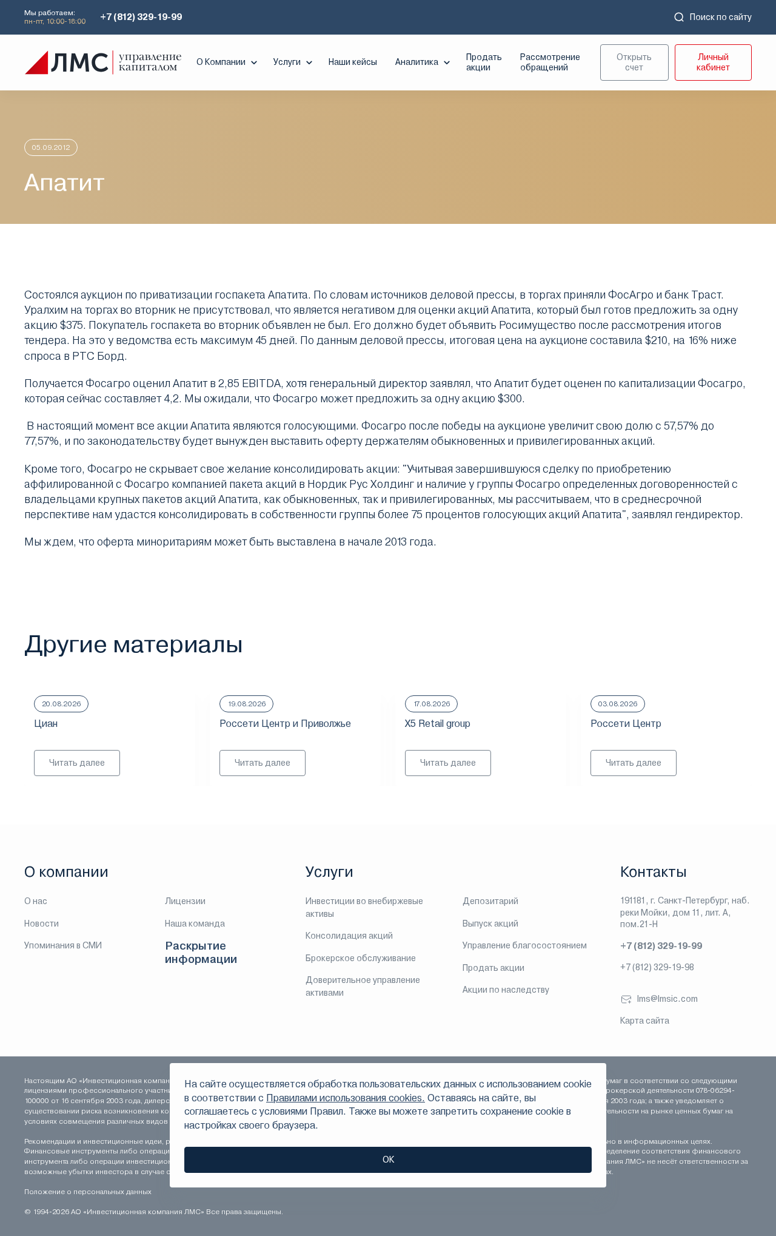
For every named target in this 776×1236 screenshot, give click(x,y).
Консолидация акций (349, 936)
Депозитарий (490, 901)
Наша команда (195, 923)
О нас (35, 901)
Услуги (287, 62)
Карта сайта (644, 1020)
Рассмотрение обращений (550, 62)
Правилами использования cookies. (345, 1098)
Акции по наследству (506, 990)
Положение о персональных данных (88, 1191)
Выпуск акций (490, 923)
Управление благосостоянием (525, 945)
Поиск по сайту (721, 17)
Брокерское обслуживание (361, 958)
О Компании (221, 62)
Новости (41, 923)
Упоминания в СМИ (63, 945)
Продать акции (484, 62)
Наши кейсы (353, 62)
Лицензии (185, 901)
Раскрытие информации (201, 952)
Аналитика (416, 62)
